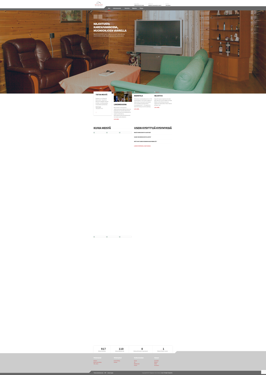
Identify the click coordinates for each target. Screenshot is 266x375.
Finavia (135, 365)
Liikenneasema (117, 8)
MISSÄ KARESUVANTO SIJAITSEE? (142, 132)
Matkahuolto (137, 363)
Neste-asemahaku (98, 362)
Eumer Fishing (117, 360)
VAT (105, 372)
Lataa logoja (110, 372)
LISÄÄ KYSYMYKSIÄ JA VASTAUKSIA (142, 146)
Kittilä (155, 363)
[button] (96, 17)
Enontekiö (156, 360)
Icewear (115, 362)
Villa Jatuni (96, 363)
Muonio (156, 362)
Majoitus (134, 8)
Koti (109, 8)
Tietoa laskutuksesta (98, 372)
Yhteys (141, 8)
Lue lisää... (116, 119)
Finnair (135, 360)
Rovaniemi (156, 365)
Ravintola (127, 8)
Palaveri (95, 360)
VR (134, 362)
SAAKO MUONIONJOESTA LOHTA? (142, 137)
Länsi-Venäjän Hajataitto (166, 372)
